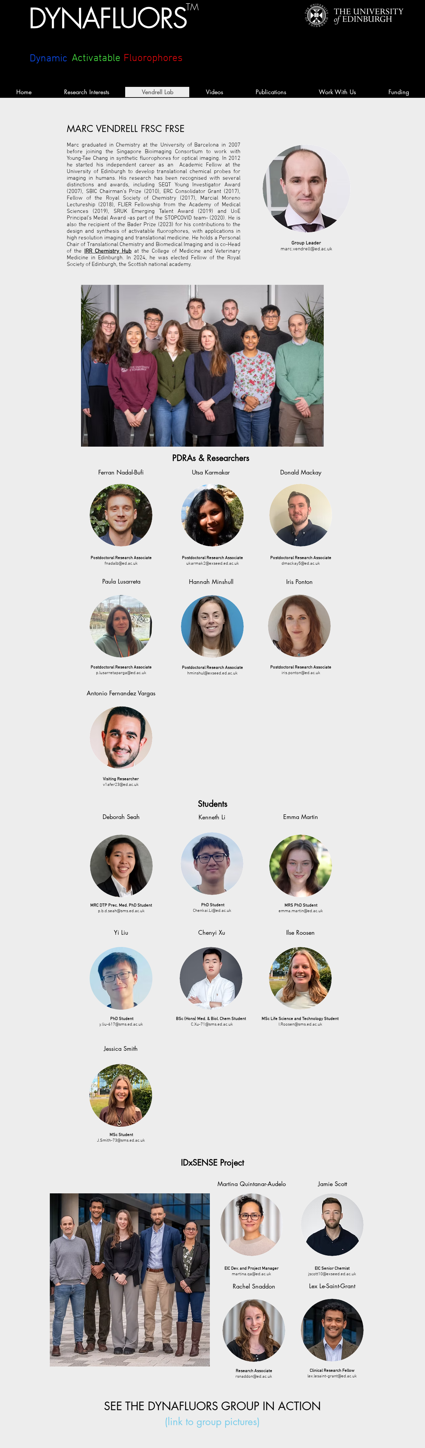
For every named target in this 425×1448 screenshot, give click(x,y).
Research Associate (254, 1371)
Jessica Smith (121, 1048)
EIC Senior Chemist (332, 1268)
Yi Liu (121, 932)
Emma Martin (300, 817)
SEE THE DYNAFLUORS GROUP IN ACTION (212, 1406)
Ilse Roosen (300, 932)
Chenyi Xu (211, 932)
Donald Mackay (300, 472)
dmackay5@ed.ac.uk (301, 563)
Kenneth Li (212, 817)
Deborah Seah (121, 817)
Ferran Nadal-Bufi (121, 472)
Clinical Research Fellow (332, 1370)
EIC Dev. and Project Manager (251, 1268)
